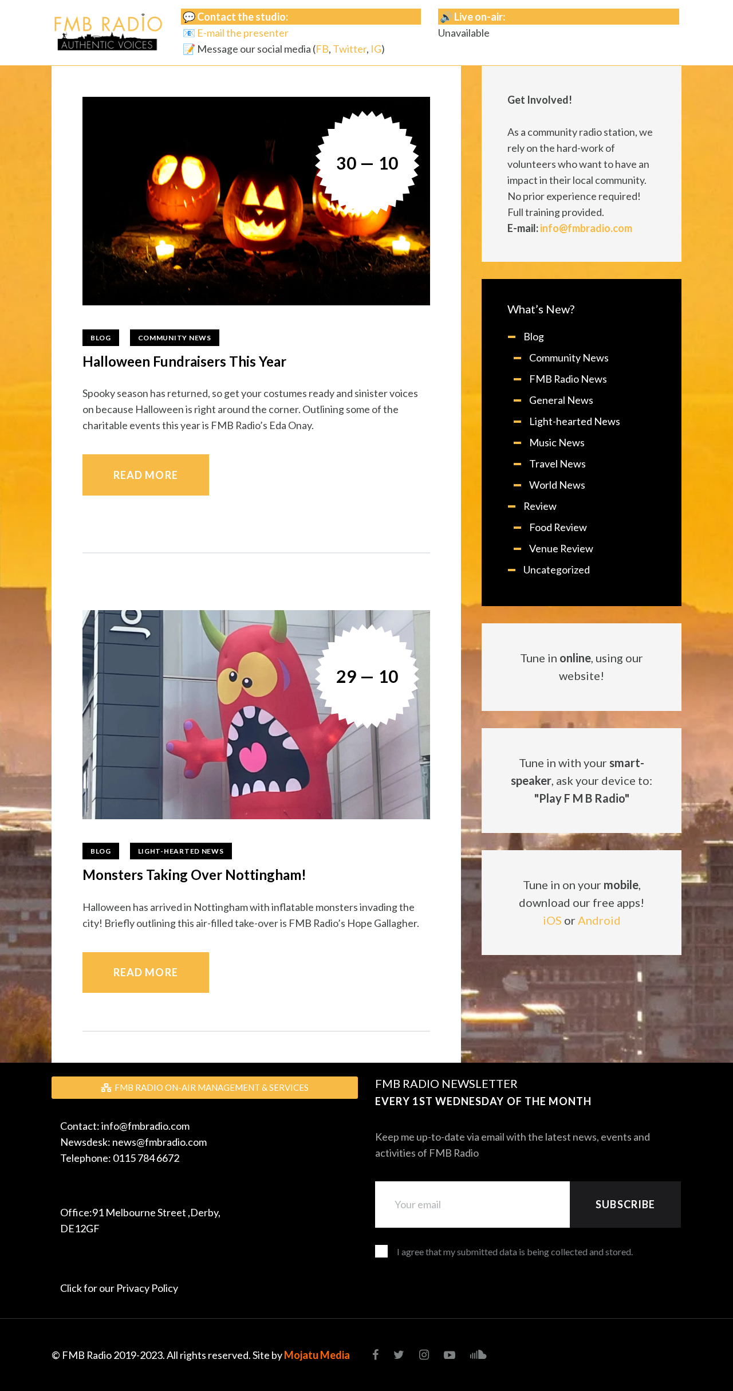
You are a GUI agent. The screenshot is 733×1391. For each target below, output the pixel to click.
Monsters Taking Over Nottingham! (195, 874)
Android (599, 920)
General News (561, 400)
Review (540, 506)
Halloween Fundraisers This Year (184, 361)
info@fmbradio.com (586, 228)
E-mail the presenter (243, 32)
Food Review (558, 527)
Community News (174, 337)
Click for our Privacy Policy (119, 1288)
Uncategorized (556, 569)
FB (322, 48)
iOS (552, 920)
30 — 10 (367, 162)
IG (376, 48)
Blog (100, 337)
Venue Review (561, 548)
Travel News (557, 463)
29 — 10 (367, 676)
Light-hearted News (181, 851)
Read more (145, 475)
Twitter (349, 48)
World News (557, 484)
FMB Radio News (568, 378)
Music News (557, 442)
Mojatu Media (317, 1355)
